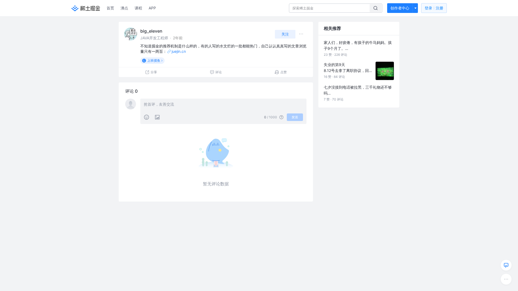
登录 (434, 8)
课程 (138, 8)
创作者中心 (399, 8)
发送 (295, 117)
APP (152, 8)
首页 (110, 8)
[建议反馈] (506, 265)
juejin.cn (179, 51)
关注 (285, 34)
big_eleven (151, 31)
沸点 (124, 8)
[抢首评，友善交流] (223, 105)
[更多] (506, 279)
